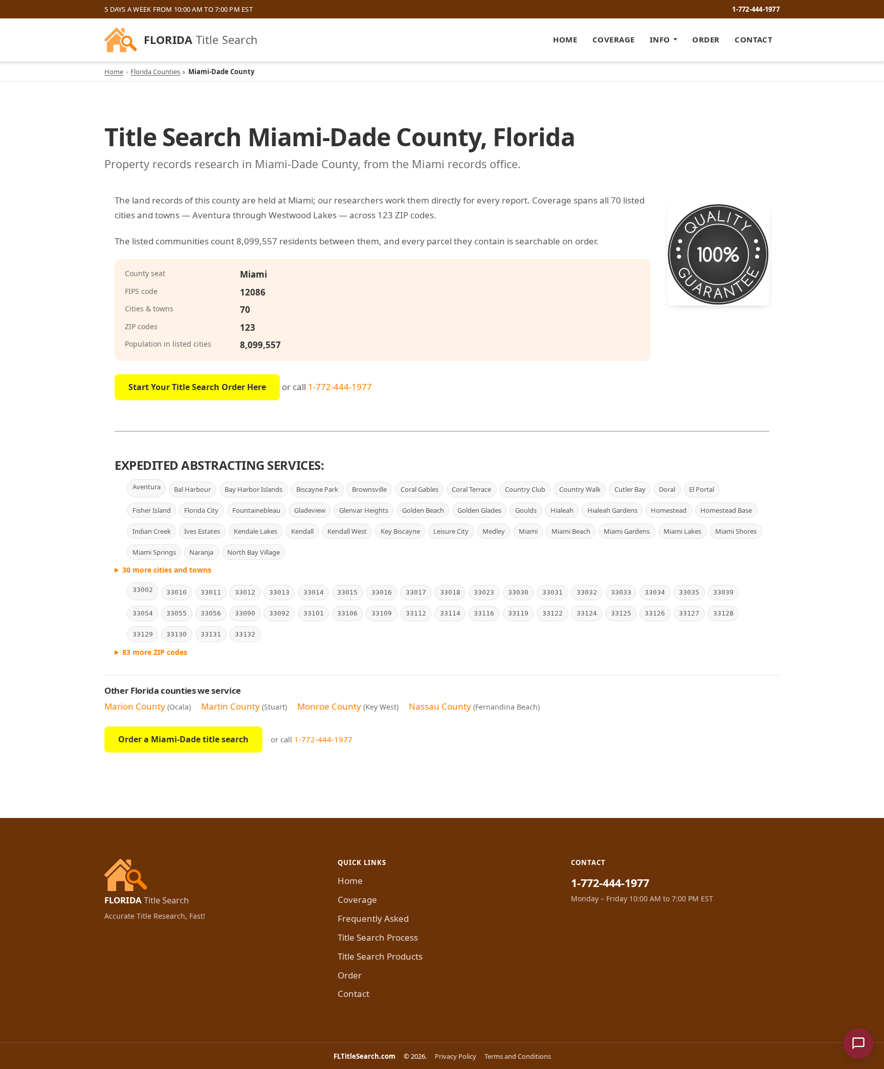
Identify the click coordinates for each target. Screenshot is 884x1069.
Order (705, 39)
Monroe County (329, 706)
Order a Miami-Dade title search (183, 739)
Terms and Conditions (517, 1056)
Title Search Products (380, 956)
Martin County (230, 706)
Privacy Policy (455, 1056)
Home (565, 39)
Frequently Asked (373, 918)
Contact (753, 39)
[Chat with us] (858, 1043)
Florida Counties (155, 71)
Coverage (613, 39)
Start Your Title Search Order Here (197, 387)
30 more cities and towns (166, 570)
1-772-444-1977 (756, 9)
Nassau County (440, 706)
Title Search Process (378, 937)
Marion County (134, 706)
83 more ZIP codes (154, 652)
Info (660, 39)
